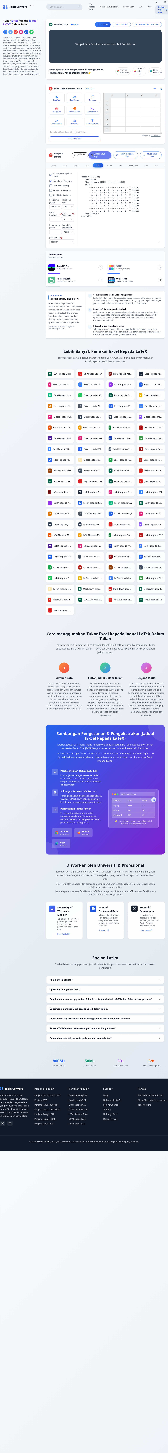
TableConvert (44, 1141)
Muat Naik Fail (122, 24)
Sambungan (128, 7)
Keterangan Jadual (54, 226)
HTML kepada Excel (78, 1114)
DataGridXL (156, 135)
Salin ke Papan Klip (127, 155)
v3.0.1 (31, 5)
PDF (156, 165)
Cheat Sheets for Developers (152, 1100)
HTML (109, 165)
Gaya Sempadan (67, 213)
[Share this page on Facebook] (5, 32)
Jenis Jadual (61, 237)
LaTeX (98, 165)
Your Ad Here (144, 1104)
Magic (76, 165)
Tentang (107, 1109)
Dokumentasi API (111, 1100)
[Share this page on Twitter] (10, 32)
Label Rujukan (55, 213)
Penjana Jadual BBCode (45, 1104)
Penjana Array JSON (44, 1114)
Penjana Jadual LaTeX (108, 7)
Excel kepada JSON (78, 1095)
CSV (120, 165)
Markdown (133, 165)
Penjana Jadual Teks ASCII (47, 1109)
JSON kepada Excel (78, 1109)
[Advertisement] (23, 96)
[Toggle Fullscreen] (161, 88)
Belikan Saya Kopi (99, 155)
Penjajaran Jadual (54, 201)
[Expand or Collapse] (156, 88)
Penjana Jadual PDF (43, 1123)
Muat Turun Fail (152, 155)
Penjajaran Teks (67, 201)
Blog (149, 7)
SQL (87, 165)
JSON (54, 165)
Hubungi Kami (110, 1114)
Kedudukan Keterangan (67, 226)
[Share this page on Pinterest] (21, 32)
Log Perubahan (111, 1104)
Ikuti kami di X (81, 155)
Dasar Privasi (109, 1118)
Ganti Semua (75, 138)
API (140, 7)
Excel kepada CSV (77, 1104)
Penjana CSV (40, 1100)
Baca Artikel (62, 934)
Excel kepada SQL (77, 1100)
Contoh (105, 24)
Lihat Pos (102, 930)
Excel (65, 165)
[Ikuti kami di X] (2, 1123)
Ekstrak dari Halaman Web (147, 24)
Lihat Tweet (145, 930)
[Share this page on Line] (31, 32)
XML (146, 165)
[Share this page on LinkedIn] (26, 32)
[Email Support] (10, 1123)
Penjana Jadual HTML (44, 1118)
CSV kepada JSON (77, 1118)
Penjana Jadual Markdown (47, 1095)
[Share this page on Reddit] (16, 32)
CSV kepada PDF (77, 1123)
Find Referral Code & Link (150, 1095)
